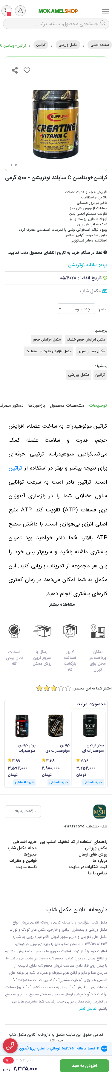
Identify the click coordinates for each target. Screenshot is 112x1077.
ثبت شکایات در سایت (88, 867)
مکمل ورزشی (68, 45)
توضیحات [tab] (98, 405)
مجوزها (30, 854)
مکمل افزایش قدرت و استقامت (48, 351)
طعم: (102, 309)
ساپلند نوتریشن (82, 265)
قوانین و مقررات (23, 860)
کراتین (40, 45)
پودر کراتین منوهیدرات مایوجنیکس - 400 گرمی (22, 748)
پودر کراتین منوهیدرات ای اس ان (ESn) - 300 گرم (92, 748)
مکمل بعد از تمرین (91, 351)
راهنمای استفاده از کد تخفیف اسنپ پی (73, 841)
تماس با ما (97, 873)
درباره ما (100, 860)
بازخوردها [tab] (36, 405)
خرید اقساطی (25, 841)
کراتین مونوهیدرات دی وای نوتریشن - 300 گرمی (57, 748)
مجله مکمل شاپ (22, 848)
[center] (103, 24)
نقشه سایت (26, 867)
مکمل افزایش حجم (47, 339)
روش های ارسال (93, 854)
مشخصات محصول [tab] (67, 405)
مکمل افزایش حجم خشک (86, 339)
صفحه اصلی (99, 45)
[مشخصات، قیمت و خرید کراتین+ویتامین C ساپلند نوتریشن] (99, 811)
